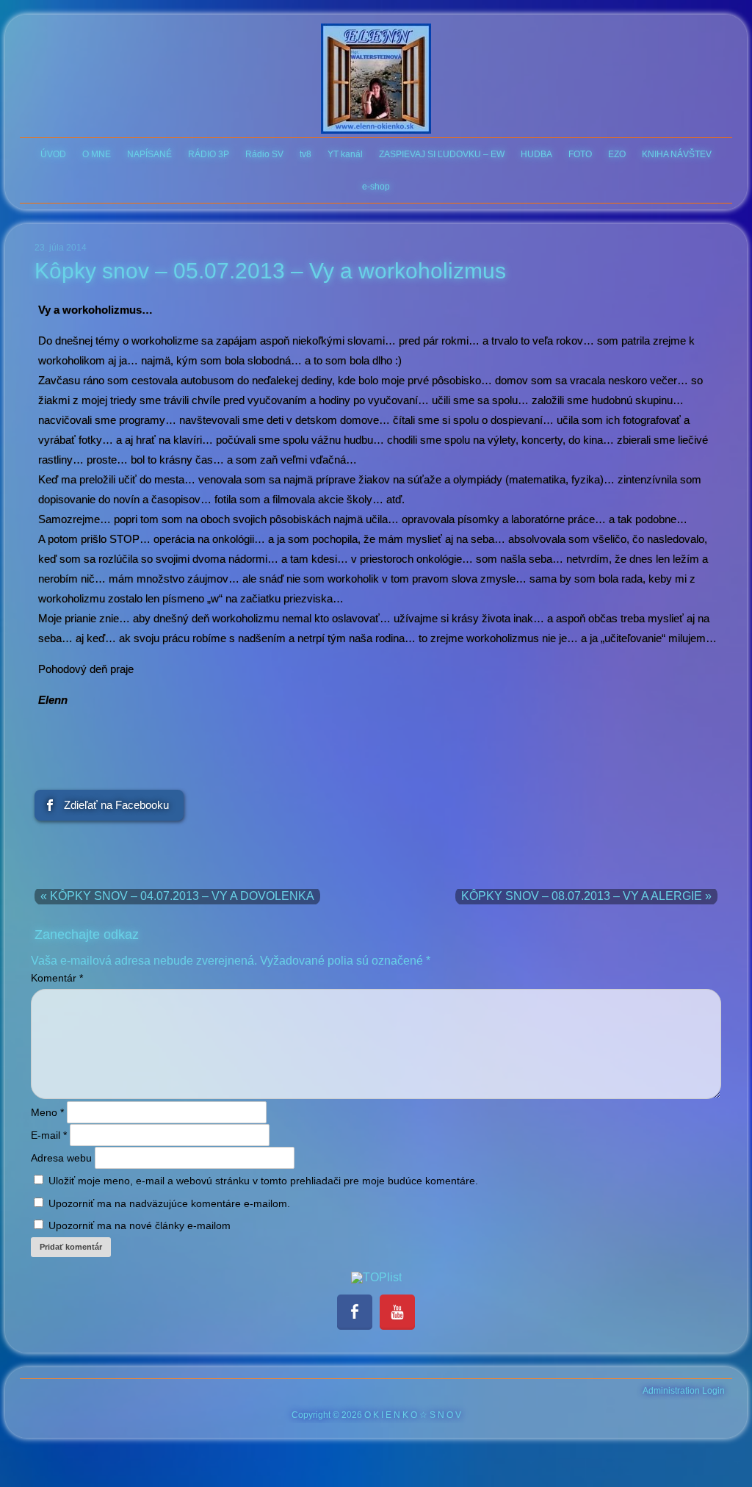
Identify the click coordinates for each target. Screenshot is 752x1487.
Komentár (57, 978)
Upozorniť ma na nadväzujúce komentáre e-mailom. (169, 1203)
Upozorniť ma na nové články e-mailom (139, 1225)
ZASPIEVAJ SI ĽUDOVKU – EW (442, 154)
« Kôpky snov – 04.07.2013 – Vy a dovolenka (177, 896)
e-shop (376, 186)
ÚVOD (53, 154)
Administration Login (684, 1390)
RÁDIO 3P (208, 154)
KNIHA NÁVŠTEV (677, 154)
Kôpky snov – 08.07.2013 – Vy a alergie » (586, 896)
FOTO (580, 154)
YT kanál (345, 154)
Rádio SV (264, 154)
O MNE (96, 154)
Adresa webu (61, 1158)
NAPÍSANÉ (149, 154)
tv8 (305, 154)
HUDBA (536, 154)
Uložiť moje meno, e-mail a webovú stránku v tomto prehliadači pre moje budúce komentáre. (263, 1181)
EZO (617, 154)
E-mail (49, 1135)
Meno (47, 1112)
